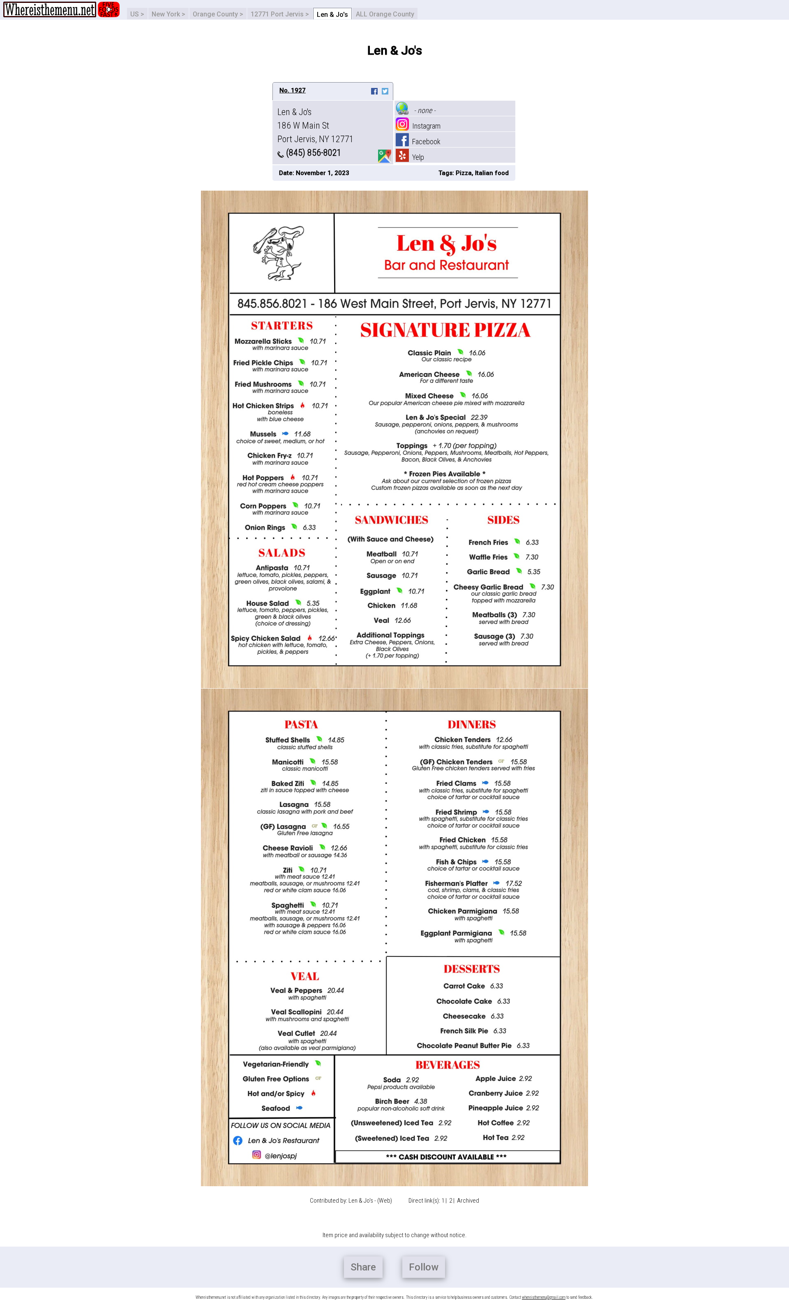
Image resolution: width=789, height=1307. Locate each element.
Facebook (425, 141)
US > (137, 14)
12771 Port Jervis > (280, 14)
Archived (468, 1200)
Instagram (425, 126)
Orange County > (218, 14)
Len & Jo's (332, 14)
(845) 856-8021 (312, 153)
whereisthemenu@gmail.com (543, 1297)
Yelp (416, 157)
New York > (168, 14)
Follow (423, 1267)
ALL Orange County (385, 14)
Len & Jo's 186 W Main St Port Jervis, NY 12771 (315, 125)
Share (363, 1267)
